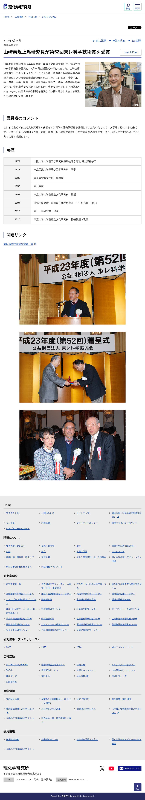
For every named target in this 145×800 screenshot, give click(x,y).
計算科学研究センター (87, 609)
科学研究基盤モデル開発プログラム (126, 586)
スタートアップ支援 (50, 708)
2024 (79, 647)
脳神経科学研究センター (18, 624)
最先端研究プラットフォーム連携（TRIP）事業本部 (56, 586)
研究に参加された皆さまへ (19, 567)
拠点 (43, 551)
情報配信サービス (49, 670)
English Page (130, 52)
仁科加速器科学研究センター (55, 630)
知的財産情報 (12, 699)
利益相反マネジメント (52, 567)
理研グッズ (11, 676)
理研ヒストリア (119, 676)
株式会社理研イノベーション (20, 708)
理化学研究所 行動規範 (123, 545)
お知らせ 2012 (49, 17)
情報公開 (45, 557)
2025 (43, 647)
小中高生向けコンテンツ (123, 670)
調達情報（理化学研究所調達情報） (126, 515)
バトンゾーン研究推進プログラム (21, 601)
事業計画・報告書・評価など (20, 557)
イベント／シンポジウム (123, 664)
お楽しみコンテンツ (86, 670)
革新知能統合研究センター (19, 618)
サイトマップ (83, 513)
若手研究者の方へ (49, 739)
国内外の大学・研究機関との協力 (56, 720)
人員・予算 (82, 551)
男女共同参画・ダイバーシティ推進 (126, 559)
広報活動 (19, 17)
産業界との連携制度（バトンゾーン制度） (56, 701)
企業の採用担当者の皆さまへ (20, 718)
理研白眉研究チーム (121, 599)
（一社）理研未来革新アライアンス (126, 710)
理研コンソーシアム (86, 708)
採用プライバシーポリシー (124, 523)
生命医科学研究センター (88, 618)
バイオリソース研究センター (55, 624)
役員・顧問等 (47, 545)
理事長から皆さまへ (15, 545)
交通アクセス (12, 513)
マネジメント (118, 551)
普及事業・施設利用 (121, 699)
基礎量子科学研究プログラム (20, 593)
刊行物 (9, 670)
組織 (8, 551)
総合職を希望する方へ (87, 739)
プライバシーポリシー (87, 523)
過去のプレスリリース (122, 647)
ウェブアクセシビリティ (18, 528)
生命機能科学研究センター (124, 618)
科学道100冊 (83, 676)
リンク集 (10, 523)
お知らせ (32, 17)
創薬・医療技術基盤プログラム (56, 593)
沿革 (79, 545)
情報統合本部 (47, 618)
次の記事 (136, 40)
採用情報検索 (12, 739)
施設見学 (45, 676)
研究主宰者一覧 (13, 584)
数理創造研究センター (52, 609)
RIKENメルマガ (132, 768)
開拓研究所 (46, 599)
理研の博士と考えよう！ (53, 664)
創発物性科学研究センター (124, 624)
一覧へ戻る (119, 40)
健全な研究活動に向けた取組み (91, 557)
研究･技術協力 (83, 699)
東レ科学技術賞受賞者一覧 (18, 244)
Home (6, 17)
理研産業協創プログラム (123, 593)
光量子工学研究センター (18, 630)
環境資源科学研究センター (89, 624)
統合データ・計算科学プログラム (91, 586)
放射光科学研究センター (88, 630)
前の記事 (101, 40)
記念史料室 (11, 682)
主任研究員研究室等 (86, 599)
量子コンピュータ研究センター (126, 609)
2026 (8, 647)
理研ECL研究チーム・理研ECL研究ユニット (21, 611)
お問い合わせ (47, 513)
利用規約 (45, 523)
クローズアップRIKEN (17, 664)
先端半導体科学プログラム (89, 593)
